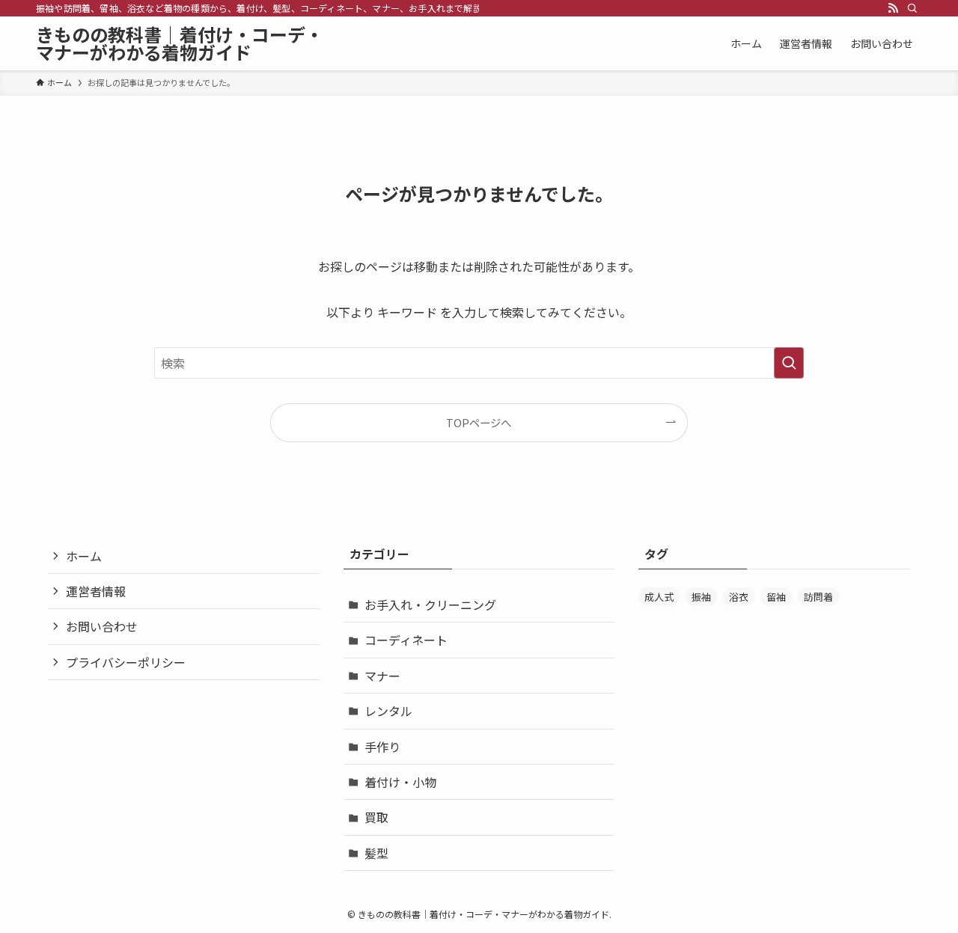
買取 (376, 817)
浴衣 (738, 597)
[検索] (912, 8)
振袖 (701, 597)
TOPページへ (478, 422)
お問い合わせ (102, 626)
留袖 (776, 597)
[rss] (893, 8)
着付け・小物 (400, 782)
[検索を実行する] (789, 363)
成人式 (659, 597)
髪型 (376, 853)
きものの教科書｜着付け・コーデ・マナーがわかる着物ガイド (179, 43)
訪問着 (818, 597)
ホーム (84, 556)
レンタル (388, 711)
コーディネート (406, 640)
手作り (382, 747)
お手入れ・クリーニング (430, 605)
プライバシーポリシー (126, 662)
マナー (382, 676)
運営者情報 (96, 591)
